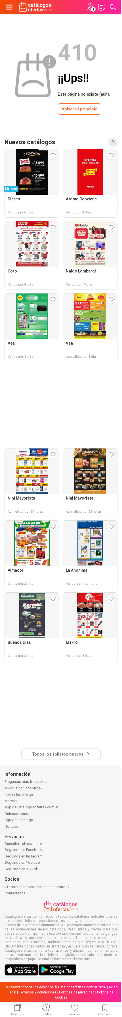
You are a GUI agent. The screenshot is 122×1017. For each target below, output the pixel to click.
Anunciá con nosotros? (24, 788)
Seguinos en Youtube (22, 862)
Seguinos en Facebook (24, 850)
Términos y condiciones (37, 992)
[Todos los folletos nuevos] (112, 142)
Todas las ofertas (19, 794)
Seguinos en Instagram (24, 856)
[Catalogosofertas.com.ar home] (35, 7)
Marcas (11, 801)
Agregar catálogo (19, 820)
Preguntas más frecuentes (26, 781)
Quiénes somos (17, 813)
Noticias (11, 826)
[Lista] (101, 7)
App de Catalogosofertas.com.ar (31, 807)
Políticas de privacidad (76, 992)
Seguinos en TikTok (21, 869)
